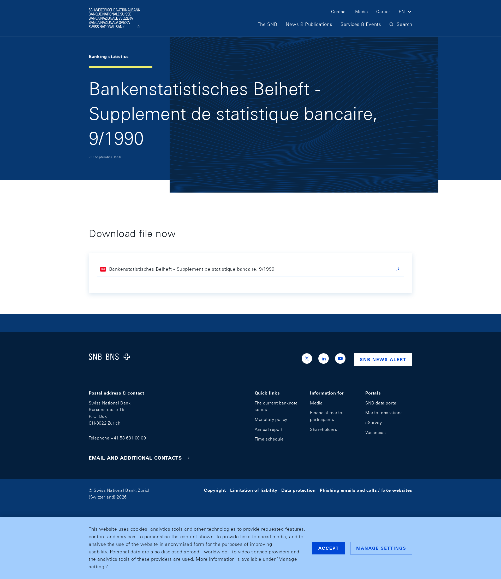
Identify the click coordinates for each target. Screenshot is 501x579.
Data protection (298, 490)
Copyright (215, 490)
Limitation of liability (253, 490)
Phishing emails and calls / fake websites (366, 490)
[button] (405, 12)
